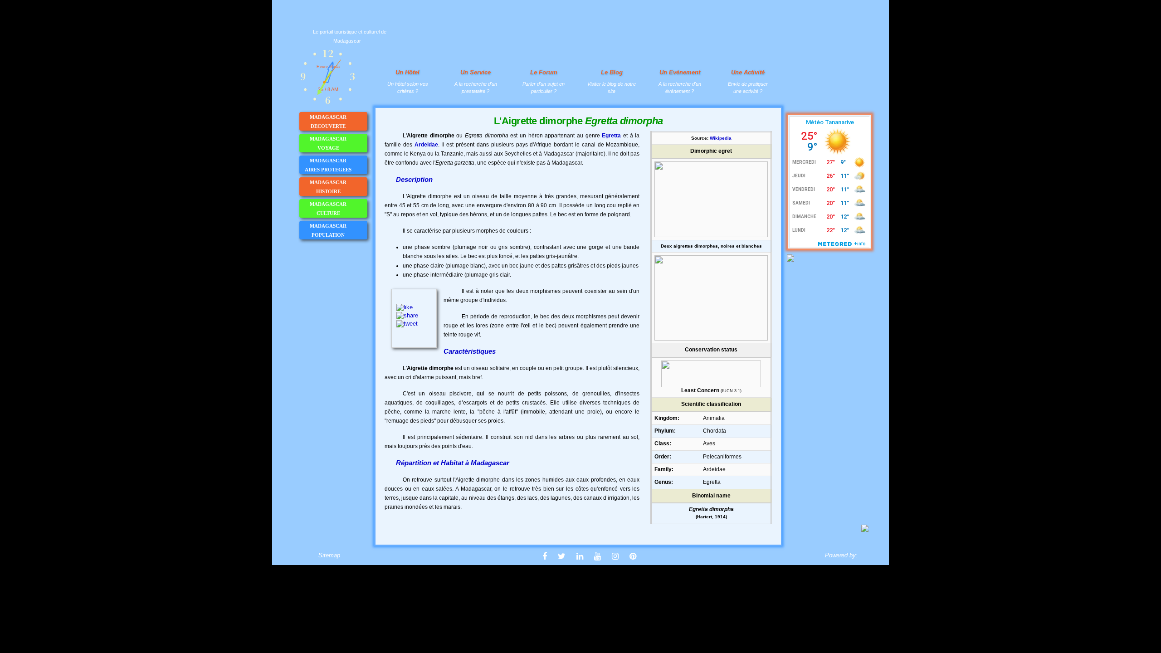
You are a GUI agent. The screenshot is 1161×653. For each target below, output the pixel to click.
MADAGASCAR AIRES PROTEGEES (328, 165)
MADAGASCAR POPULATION (328, 230)
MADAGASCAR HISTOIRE (328, 187)
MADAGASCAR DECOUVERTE (328, 121)
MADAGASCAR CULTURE (328, 208)
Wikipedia (721, 138)
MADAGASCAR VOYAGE (328, 143)
